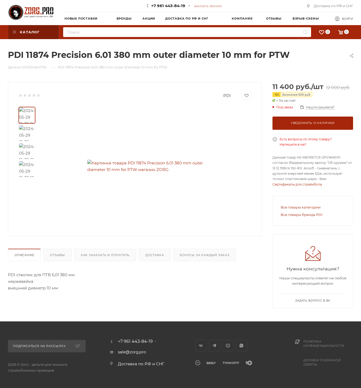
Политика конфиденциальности (323, 344)
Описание (24, 255)
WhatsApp (241, 345)
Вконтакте (201, 345)
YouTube (228, 345)
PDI (227, 95)
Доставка (154, 255)
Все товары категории (301, 207)
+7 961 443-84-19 (168, 5)
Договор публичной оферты (322, 362)
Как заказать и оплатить (105, 255)
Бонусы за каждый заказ (204, 255)
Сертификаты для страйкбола (297, 184)
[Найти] (305, 32)
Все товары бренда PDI (301, 215)
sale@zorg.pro (132, 351)
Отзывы (57, 255)
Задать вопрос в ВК (312, 300)
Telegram (214, 345)
